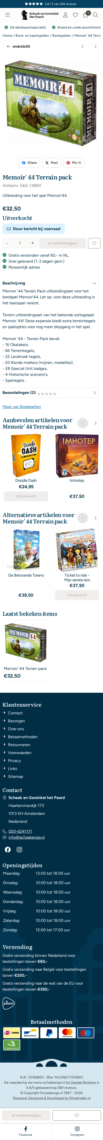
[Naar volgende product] (95, 46)
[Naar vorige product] (83, 46)
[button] (7, 14)
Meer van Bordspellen (21, 406)
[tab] (51, 283)
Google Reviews (83, 1082)
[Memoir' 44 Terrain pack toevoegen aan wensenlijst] (94, 243)
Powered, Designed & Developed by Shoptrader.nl (51, 1098)
